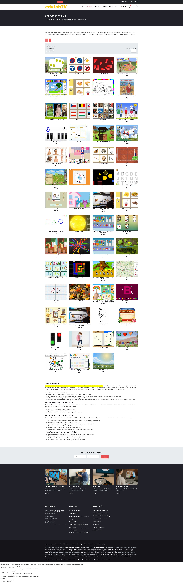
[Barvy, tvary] (103, 177)
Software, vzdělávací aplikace (100, 518)
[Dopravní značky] (79, 65)
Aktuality (97, 6)
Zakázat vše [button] (12, 567)
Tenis (126, 163)
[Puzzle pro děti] (103, 65)
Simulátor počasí (103, 369)
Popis (104, 6)
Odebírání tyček (79, 255)
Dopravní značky (79, 73)
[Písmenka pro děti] (127, 177)
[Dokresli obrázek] (103, 315)
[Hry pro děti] (127, 133)
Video (116, 6)
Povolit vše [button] (4, 567)
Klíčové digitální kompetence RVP (101, 510)
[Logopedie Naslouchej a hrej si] (127, 87)
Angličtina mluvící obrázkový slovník (56, 324)
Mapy (127, 277)
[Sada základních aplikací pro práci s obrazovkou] (103, 223)
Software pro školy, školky (111, 552)
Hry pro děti (127, 141)
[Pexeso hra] (103, 111)
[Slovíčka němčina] (127, 200)
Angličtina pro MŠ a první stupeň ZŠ (127, 73)
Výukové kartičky (103, 163)
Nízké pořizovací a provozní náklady (101, 516)
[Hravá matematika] (103, 339)
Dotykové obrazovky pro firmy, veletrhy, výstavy (79, 517)
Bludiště (79, 141)
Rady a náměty (72, 527)
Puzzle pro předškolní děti (103, 141)
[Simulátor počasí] (103, 361)
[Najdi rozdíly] (56, 246)
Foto (111, 6)
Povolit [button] (3, 572)
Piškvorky (56, 300)
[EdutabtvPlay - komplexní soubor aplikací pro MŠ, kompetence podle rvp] (103, 292)
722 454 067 (124, 1)
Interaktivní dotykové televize (73, 547)
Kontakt (123, 6)
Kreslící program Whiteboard (56, 231)
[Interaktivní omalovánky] (56, 361)
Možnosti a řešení (97, 521)
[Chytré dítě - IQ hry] (56, 177)
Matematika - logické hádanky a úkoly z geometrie (103, 278)
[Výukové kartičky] (103, 155)
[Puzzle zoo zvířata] (127, 246)
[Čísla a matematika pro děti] (56, 269)
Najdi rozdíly (56, 255)
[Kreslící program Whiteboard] (56, 223)
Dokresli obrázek (103, 324)
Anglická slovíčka (80, 96)
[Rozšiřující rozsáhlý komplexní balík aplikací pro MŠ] (56, 87)
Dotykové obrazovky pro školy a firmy (78, 524)
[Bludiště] (79, 133)
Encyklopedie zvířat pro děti (56, 119)
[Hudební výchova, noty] (56, 133)
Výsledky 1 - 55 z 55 (131, 48)
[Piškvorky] (56, 292)
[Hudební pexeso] (127, 223)
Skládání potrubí (79, 277)
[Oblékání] (79, 155)
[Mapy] (127, 269)
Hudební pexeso (127, 231)
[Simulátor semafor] (56, 339)
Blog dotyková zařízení (74, 510)
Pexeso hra (103, 119)
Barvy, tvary (103, 186)
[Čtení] (56, 200)
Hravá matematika (103, 347)
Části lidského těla (56, 163)
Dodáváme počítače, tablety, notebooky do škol (92, 552)
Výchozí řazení (50, 51)
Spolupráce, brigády (97, 530)
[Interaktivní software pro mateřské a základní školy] (79, 315)
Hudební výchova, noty (56, 141)
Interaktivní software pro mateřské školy (103, 208)
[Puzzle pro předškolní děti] (103, 133)
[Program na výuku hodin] (79, 177)
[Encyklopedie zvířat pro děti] (56, 111)
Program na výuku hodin (80, 186)
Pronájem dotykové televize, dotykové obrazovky (74, 551)
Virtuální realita (111, 556)
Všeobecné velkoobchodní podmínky (96, 544)
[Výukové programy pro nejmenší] (127, 111)
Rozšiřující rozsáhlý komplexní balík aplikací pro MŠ (56, 96)
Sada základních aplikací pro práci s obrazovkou (103, 232)
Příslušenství (96, 524)
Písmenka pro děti (127, 186)
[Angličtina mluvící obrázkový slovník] (56, 315)
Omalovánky (103, 96)
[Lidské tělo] (79, 339)
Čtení (56, 208)
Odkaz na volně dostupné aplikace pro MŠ (110, 554)
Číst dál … (47, 493)
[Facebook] (58, 2)
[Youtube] (61, 2)
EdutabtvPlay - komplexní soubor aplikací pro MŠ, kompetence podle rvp (103, 301)
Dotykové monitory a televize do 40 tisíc (79, 532)
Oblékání (79, 163)
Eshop (89, 6)
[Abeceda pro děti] (127, 292)
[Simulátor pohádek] (127, 315)
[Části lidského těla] (56, 155)
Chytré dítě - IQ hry (56, 186)
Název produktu (50, 48)
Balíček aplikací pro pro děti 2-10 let (103, 255)
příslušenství (60, 512)
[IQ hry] (127, 339)
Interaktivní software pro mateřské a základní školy (79, 324)
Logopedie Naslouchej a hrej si (127, 96)
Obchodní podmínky (81, 544)
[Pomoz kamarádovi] (79, 200)
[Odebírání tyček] (79, 246)
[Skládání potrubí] (79, 269)
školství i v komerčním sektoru (70, 549)
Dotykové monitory (120, 549)
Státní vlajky (79, 119)
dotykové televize (55, 510)
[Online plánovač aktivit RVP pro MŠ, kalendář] (79, 361)
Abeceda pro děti (127, 300)
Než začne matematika (56, 73)
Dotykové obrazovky (74, 513)
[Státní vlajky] (79, 111)
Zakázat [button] (9, 572)
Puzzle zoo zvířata (127, 255)
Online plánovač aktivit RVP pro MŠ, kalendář (80, 370)
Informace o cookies (70, 544)
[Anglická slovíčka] (79, 87)
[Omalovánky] (103, 87)
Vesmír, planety (79, 231)
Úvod (82, 6)
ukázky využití (111, 549)
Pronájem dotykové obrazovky (76, 521)
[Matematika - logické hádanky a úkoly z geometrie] (103, 269)
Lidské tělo (80, 347)
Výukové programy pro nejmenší (127, 119)
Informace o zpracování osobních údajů (55, 544)
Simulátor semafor (56, 347)
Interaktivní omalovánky (56, 369)
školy (84, 547)
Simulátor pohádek (127, 324)
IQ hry (127, 347)
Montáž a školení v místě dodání (100, 513)
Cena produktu (50, 50)
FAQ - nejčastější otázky (98, 527)
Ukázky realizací (73, 530)
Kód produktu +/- (51, 46)
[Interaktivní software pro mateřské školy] (103, 200)
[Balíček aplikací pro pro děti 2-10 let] (103, 246)
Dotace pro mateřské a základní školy (75, 556)
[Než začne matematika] (56, 65)
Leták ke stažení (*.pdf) (125, 556)
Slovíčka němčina (127, 208)
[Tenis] (127, 155)
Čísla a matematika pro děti (56, 277)
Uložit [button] (13, 580)
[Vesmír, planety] (79, 223)
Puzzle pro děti (103, 73)
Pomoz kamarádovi (79, 208)
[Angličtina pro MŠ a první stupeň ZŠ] (127, 65)
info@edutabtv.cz (133, 1)
